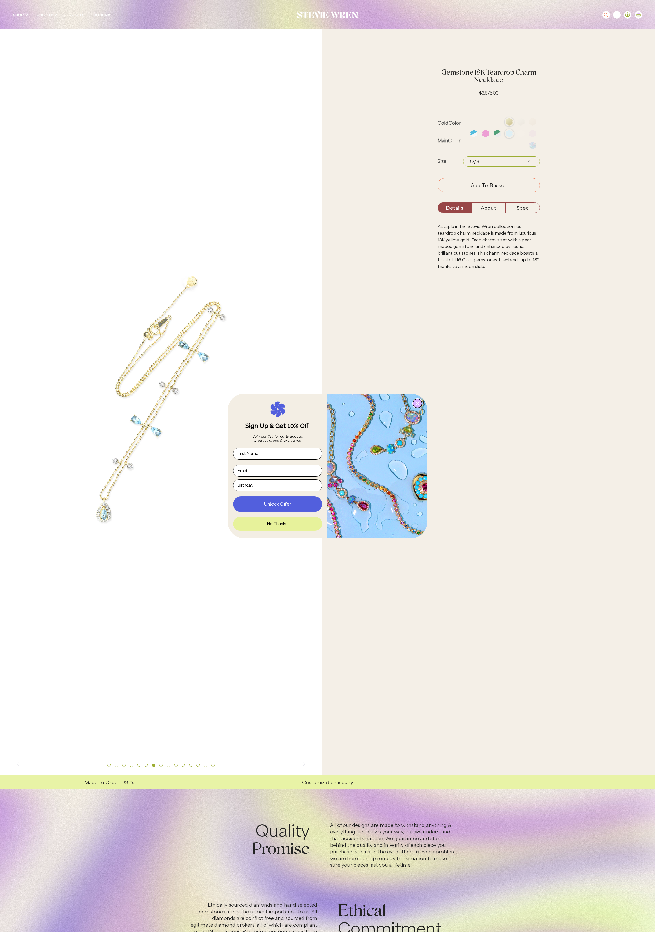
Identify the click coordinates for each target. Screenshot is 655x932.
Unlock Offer (277, 504)
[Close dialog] (417, 403)
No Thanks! (278, 523)
